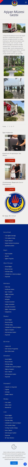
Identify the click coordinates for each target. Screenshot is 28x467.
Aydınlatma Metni (9, 245)
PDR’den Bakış (9, 325)
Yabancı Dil (8, 346)
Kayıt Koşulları (8, 253)
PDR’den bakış (9, 271)
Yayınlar (7, 389)
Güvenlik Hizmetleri (10, 307)
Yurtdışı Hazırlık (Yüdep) (11, 428)
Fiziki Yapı (7, 287)
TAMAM (14, 463)
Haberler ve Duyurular (11, 387)
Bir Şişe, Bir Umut (9, 216)
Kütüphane (8, 297)
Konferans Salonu (9, 289)
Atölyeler (7, 299)
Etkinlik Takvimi (9, 394)
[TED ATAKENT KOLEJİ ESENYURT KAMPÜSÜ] (14, 2)
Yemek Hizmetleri (10, 302)
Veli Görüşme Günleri (10, 332)
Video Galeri (8, 405)
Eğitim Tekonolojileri (10, 309)
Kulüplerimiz (8, 312)
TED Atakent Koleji (10, 238)
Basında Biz (8, 407)
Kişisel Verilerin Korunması (12, 243)
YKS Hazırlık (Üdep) (10, 425)
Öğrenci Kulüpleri (9, 330)
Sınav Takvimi (8, 371)
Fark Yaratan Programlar (11, 348)
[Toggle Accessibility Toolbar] (25, 464)
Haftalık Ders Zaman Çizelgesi (13, 274)
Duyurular (7, 276)
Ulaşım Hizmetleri (9, 304)
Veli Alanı (7, 392)
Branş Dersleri (9, 269)
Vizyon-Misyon (9, 240)
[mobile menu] (26, 2)
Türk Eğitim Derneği (10, 235)
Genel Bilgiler (8, 266)
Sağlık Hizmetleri (9, 294)
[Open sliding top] (2, 2)
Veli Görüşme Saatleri (10, 433)
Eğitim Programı (9, 258)
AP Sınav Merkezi (9, 438)
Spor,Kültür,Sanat (9, 351)
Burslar (7, 256)
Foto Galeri (8, 402)
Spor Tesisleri (8, 292)
